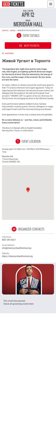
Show (12, 30)
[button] (28, 190)
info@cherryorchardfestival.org (16, 248)
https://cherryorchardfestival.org (17, 256)
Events (5, 30)
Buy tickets (31, 45)
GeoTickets (9, 53)
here (31, 304)
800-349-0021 (9, 240)
